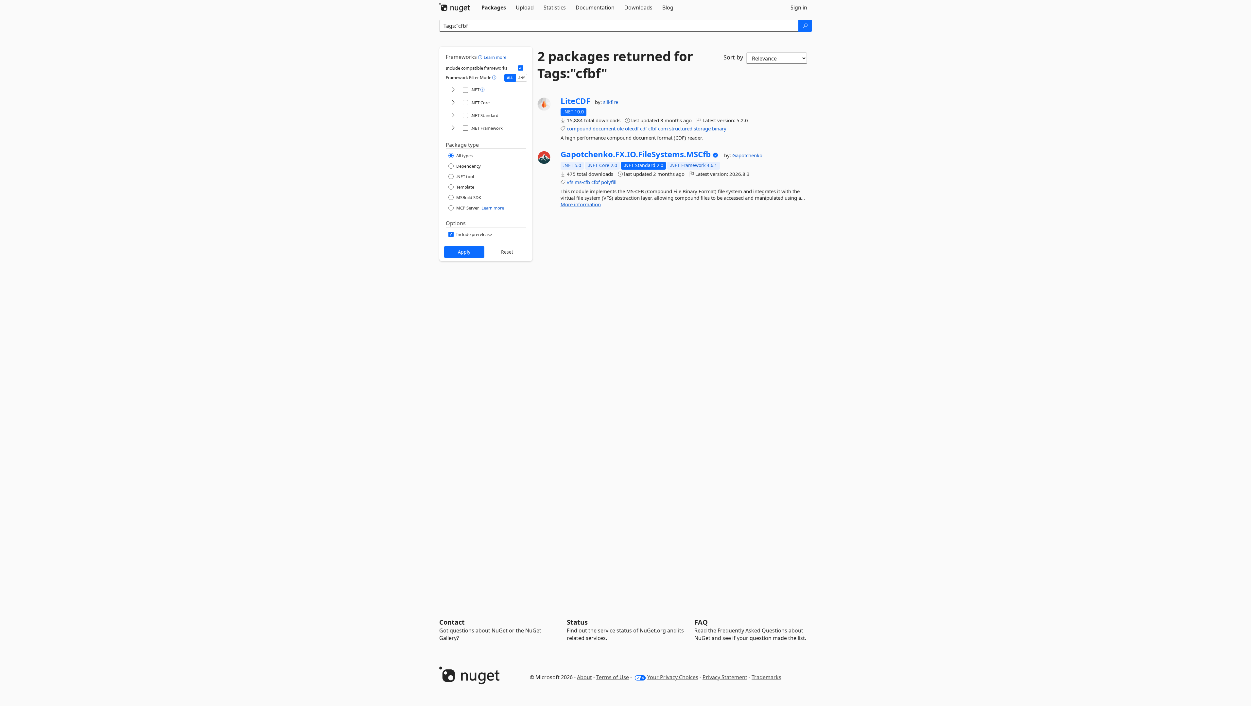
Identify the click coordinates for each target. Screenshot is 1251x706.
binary (719, 128)
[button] (481, 56)
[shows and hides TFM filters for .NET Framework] (453, 128)
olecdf (632, 128)
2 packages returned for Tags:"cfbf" (615, 65)
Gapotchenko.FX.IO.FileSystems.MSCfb (636, 154)
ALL (510, 78)
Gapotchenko (747, 155)
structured (680, 128)
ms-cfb (582, 182)
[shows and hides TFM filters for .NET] (453, 90)
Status (577, 622)
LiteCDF (575, 101)
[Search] (805, 26)
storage (702, 128)
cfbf (652, 128)
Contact (452, 622)
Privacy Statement (725, 677)
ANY (521, 78)
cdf (643, 128)
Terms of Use (612, 677)
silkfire (610, 102)
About (584, 677)
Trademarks (766, 677)
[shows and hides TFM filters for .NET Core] (453, 102)
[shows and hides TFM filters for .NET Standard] (453, 115)
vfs (570, 182)
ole (620, 128)
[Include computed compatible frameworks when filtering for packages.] (520, 68)
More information (581, 204)
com (663, 128)
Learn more (495, 57)
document (604, 128)
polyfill (609, 182)
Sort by (733, 57)
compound (579, 128)
